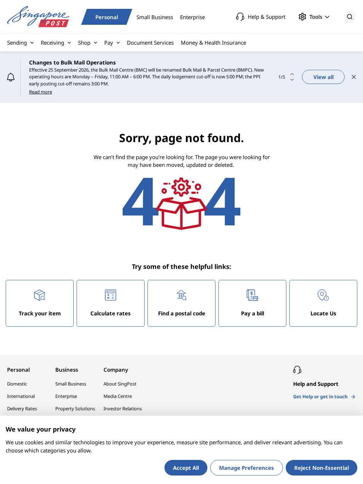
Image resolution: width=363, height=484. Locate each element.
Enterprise (192, 16)
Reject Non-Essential (321, 467)
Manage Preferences (246, 467)
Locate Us (323, 313)
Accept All (186, 467)
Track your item (40, 313)
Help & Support (266, 16)
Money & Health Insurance (213, 42)
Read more (40, 92)
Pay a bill (252, 313)
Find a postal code (181, 313)
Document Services (150, 42)
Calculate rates (110, 313)
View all (323, 76)
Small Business (154, 16)
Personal (106, 16)
